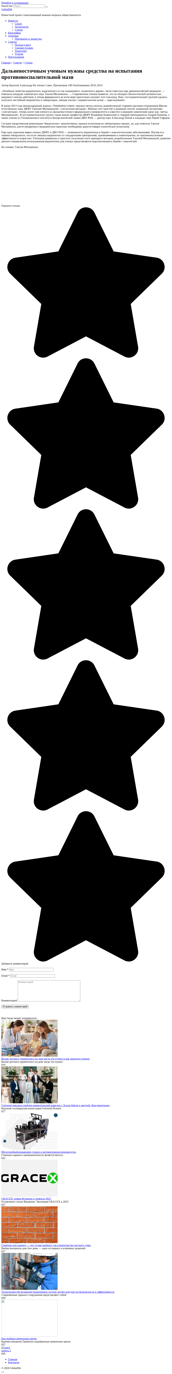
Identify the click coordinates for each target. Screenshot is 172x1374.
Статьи (19, 29)
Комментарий (9, 1000)
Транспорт (21, 50)
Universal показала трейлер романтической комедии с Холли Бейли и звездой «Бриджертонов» (55, 1105)
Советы (12, 41)
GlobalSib (6, 9)
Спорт (18, 23)
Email (5, 975)
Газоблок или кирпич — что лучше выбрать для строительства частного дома (46, 1245)
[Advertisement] (86, 177)
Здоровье (13, 35)
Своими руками (24, 47)
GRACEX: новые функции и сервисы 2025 (26, 1198)
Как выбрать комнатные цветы (19, 1338)
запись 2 (6, 1350)
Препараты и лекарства (28, 38)
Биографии (14, 32)
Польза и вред (23, 44)
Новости (13, 20)
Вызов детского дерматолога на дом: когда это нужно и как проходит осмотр (45, 1058)
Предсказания (16, 57)
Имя (4, 969)
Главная (12, 1359)
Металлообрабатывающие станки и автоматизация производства (38, 1152)
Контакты (13, 1362)
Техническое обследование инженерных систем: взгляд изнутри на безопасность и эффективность (57, 1291)
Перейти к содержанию (14, 2)
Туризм (19, 54)
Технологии (22, 26)
